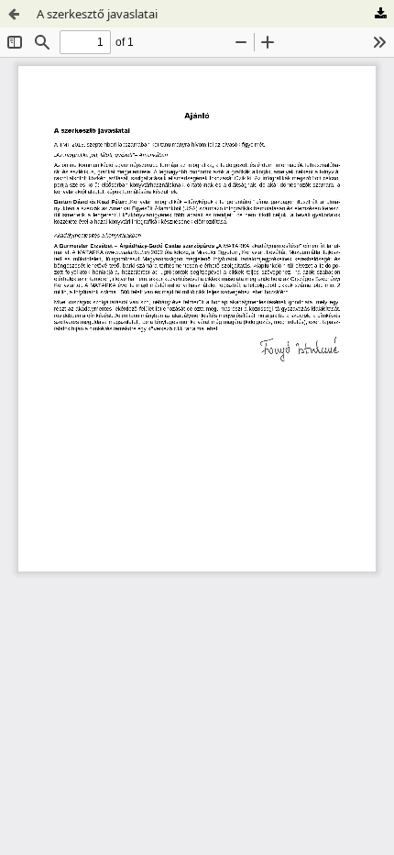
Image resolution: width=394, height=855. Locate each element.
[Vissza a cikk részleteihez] (13, 14)
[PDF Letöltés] (380, 14)
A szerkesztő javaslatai (97, 14)
